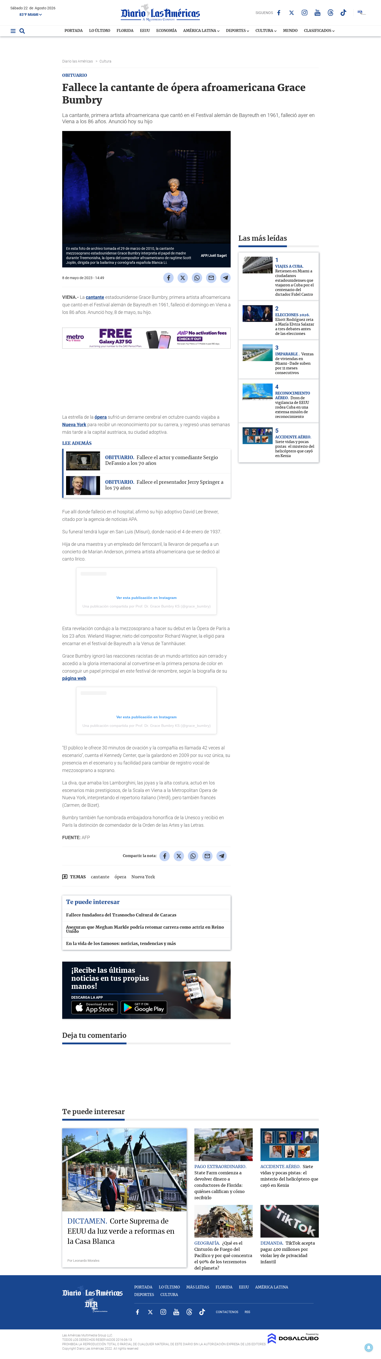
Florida (125, 31)
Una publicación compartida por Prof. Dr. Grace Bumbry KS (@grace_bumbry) (146, 606)
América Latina (200, 31)
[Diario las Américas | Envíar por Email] (211, 278)
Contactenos (227, 1312)
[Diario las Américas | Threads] (330, 12)
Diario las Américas (78, 61)
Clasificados (318, 31)
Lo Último (99, 31)
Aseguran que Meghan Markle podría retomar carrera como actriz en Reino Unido (145, 929)
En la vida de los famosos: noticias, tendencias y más (121, 944)
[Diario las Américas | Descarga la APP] (96, 1008)
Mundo (290, 31)
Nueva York (74, 424)
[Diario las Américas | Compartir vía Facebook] (168, 278)
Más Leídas (197, 1287)
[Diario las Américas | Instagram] (304, 12)
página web (74, 678)
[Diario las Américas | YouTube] (317, 12)
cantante (95, 297)
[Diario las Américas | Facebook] (279, 12)
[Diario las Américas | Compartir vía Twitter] (183, 278)
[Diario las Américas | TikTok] (343, 12)
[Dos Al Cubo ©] (293, 1342)
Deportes (236, 31)
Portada (74, 31)
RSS (247, 1312)
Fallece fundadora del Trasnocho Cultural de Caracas (121, 915)
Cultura (265, 31)
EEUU (145, 31)
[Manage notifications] (369, 1347)
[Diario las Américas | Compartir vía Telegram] (225, 278)
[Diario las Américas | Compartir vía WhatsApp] (197, 278)
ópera (101, 417)
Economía (166, 31)
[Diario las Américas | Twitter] (291, 12)
